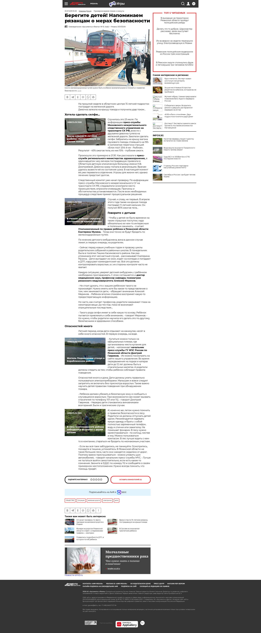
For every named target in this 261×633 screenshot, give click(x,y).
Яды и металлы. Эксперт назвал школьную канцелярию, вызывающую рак (177, 81)
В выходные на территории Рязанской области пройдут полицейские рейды (175, 20)
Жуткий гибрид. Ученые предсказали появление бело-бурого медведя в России (180, 99)
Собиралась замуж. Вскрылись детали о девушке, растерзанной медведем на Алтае (178, 107)
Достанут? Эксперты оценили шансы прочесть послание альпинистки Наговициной (180, 125)
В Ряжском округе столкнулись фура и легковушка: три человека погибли (174, 63)
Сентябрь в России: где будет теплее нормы (179, 176)
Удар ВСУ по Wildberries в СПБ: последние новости (177, 158)
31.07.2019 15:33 (71, 11)
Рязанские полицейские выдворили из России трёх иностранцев (174, 53)
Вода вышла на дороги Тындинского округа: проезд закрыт (179, 149)
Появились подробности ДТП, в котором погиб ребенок (90, 538)
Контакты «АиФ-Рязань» (93, 584)
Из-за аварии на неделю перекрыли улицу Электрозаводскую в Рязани (174, 42)
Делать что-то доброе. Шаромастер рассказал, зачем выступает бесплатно (174, 31)
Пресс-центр (159, 584)
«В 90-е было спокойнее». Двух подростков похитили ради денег (178, 115)
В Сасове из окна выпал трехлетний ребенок (129, 530)
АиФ (79, 91)
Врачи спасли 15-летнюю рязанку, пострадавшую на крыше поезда (133, 521)
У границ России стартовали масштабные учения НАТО (176, 167)
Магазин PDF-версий (176, 584)
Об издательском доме (140, 584)
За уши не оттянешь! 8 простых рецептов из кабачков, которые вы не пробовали (180, 90)
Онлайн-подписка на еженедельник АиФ (100, 586)
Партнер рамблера (106, 623)
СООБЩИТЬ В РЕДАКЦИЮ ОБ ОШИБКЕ (154, 586)
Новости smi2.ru (74, 575)
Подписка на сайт (129, 586)
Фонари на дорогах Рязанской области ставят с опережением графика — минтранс (89, 531)
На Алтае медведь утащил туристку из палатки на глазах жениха (179, 140)
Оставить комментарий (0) (130, 480)
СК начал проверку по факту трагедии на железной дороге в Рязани (89, 522)
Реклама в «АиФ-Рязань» (116, 584)
